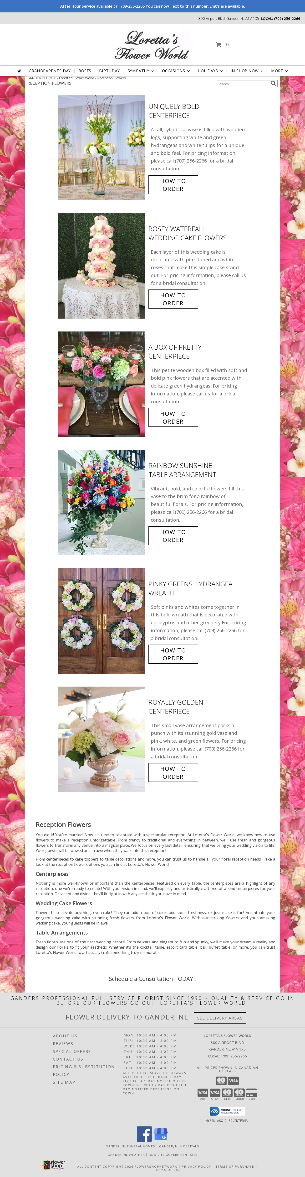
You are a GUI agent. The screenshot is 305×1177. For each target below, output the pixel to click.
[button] (222, 44)
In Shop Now (245, 71)
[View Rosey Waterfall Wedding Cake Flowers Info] (102, 266)
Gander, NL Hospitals (179, 1146)
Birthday (109, 71)
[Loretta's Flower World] (152, 43)
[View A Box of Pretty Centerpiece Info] (102, 384)
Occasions (173, 71)
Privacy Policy (196, 1166)
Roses (85, 71)
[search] (273, 83)
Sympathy (138, 71)
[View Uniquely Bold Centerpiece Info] (102, 147)
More (277, 71)
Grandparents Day (50, 71)
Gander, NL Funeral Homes (130, 1146)
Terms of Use (167, 1169)
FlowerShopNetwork (156, 1166)
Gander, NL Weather (126, 1154)
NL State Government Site (173, 1154)
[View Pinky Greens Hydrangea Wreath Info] (102, 621)
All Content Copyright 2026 (105, 1166)
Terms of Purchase (235, 1166)
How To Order (173, 185)
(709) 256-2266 (287, 18)
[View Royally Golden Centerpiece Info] (102, 739)
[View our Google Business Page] (160, 1140)
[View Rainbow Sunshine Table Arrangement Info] (102, 502)
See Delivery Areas (220, 1018)
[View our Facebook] (144, 1140)
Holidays (208, 71)
